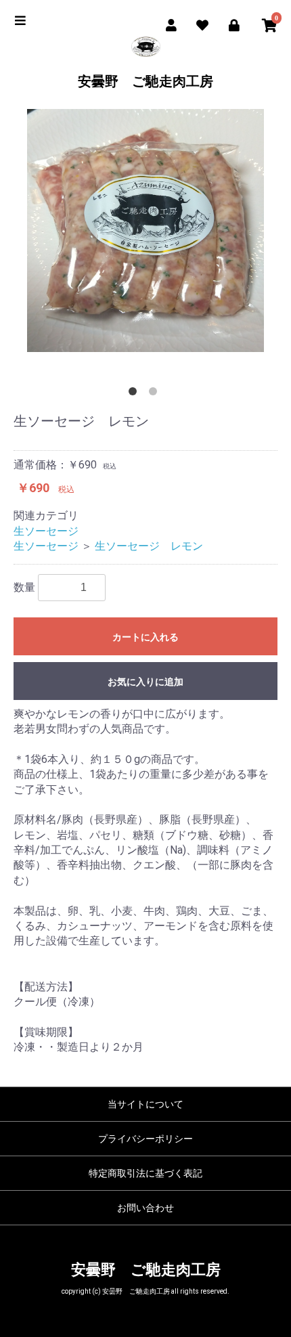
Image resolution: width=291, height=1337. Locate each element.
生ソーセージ (46, 531)
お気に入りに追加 (145, 681)
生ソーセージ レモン (149, 546)
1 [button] (135, 394)
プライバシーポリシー (145, 1138)
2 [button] (155, 394)
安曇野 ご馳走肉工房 (145, 81)
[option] (145, 230)
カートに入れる (145, 637)
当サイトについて (145, 1104)
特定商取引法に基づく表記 (145, 1173)
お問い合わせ (145, 1207)
